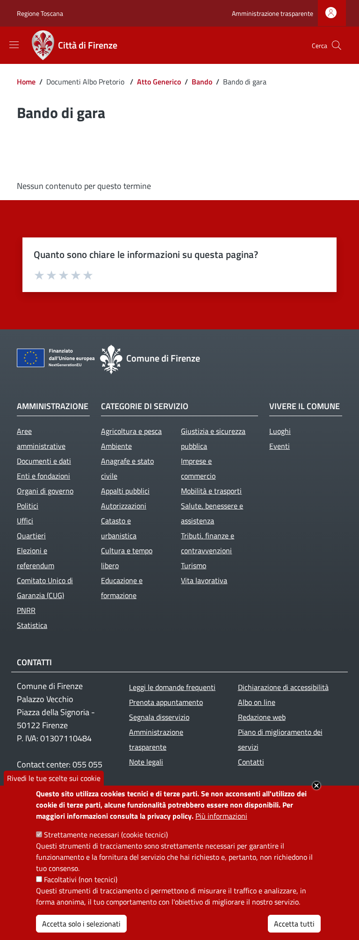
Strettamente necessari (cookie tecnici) (106, 834)
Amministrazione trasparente (272, 13)
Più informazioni (221, 816)
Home (26, 81)
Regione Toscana (40, 13)
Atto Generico (159, 81)
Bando (202, 81)
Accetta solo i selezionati (81, 923)
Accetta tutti (294, 923)
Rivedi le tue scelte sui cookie (54, 778)
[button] (336, 45)
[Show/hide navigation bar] (14, 45)
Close (316, 785)
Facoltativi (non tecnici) (80, 879)
